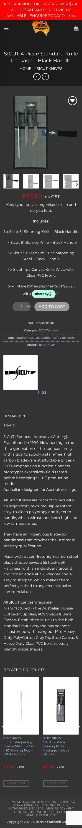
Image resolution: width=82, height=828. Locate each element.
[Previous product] (45, 76)
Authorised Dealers (25, 808)
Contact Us (24, 812)
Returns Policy (55, 805)
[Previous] (11, 132)
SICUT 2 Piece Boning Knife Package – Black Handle (56, 748)
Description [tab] (14, 416)
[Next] (71, 132)
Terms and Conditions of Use (31, 801)
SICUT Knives (49, 68)
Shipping (67, 801)
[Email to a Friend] (44, 393)
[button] (6, 28)
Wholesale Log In (52, 812)
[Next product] (36, 76)
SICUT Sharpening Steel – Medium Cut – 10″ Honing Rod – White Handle (19, 748)
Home (25, 68)
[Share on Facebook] (38, 393)
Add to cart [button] (16, 783)
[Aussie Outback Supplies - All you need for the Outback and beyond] (41, 28)
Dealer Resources (42, 815)
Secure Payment (60, 808)
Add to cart (52, 306)
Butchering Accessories (33, 337)
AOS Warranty (25, 805)
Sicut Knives (46, 345)
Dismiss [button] (69, 16)
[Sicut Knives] (20, 372)
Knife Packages (63, 337)
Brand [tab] (9, 425)
